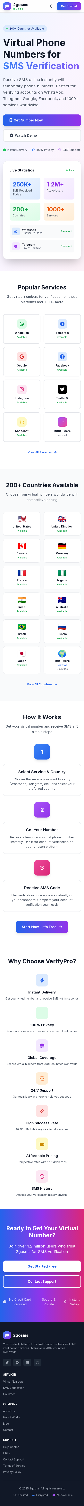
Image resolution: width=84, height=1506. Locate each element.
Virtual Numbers (13, 1381)
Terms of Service (14, 1465)
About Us (9, 1411)
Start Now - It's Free (39, 927)
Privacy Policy (12, 1471)
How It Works (11, 1417)
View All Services (40, 452)
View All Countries (40, 684)
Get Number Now (28, 120)
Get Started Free (42, 1266)
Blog (6, 1423)
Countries (9, 1394)
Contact (8, 1429)
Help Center (11, 1447)
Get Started (69, 6)
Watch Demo (26, 135)
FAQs (6, 1453)
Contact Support (42, 1281)
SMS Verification (13, 1387)
